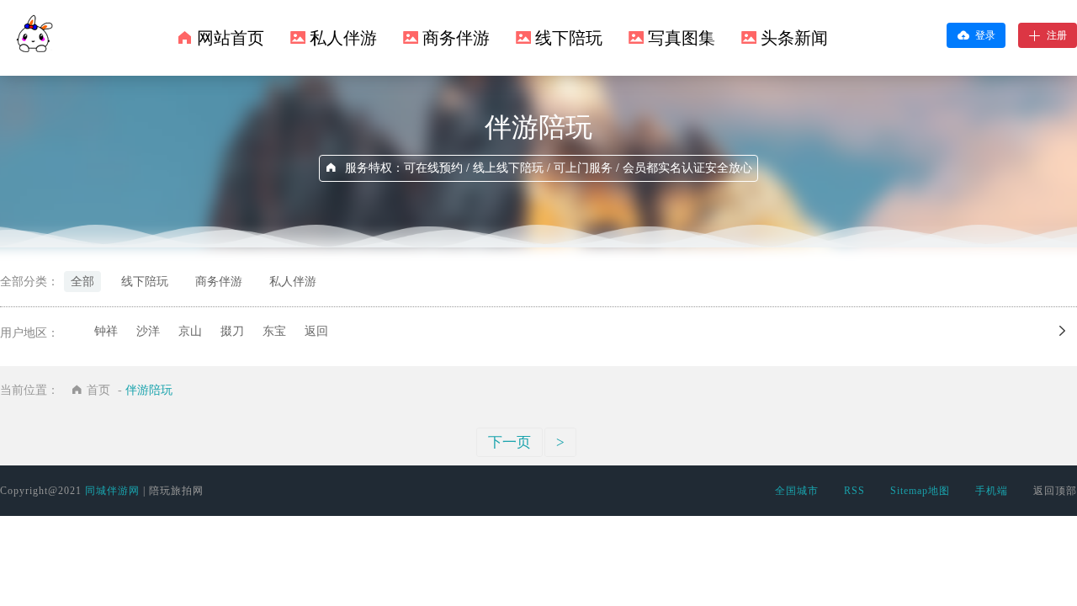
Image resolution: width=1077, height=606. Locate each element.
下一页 (509, 442)
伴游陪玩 (148, 390)
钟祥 (106, 331)
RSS (854, 491)
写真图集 (681, 38)
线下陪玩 (568, 38)
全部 (82, 281)
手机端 (991, 491)
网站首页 (230, 38)
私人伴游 (343, 38)
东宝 (274, 331)
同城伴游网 (112, 491)
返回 (316, 331)
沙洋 (148, 331)
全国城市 (797, 491)
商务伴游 (456, 38)
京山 (190, 331)
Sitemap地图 (920, 491)
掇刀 (232, 331)
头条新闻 (794, 38)
